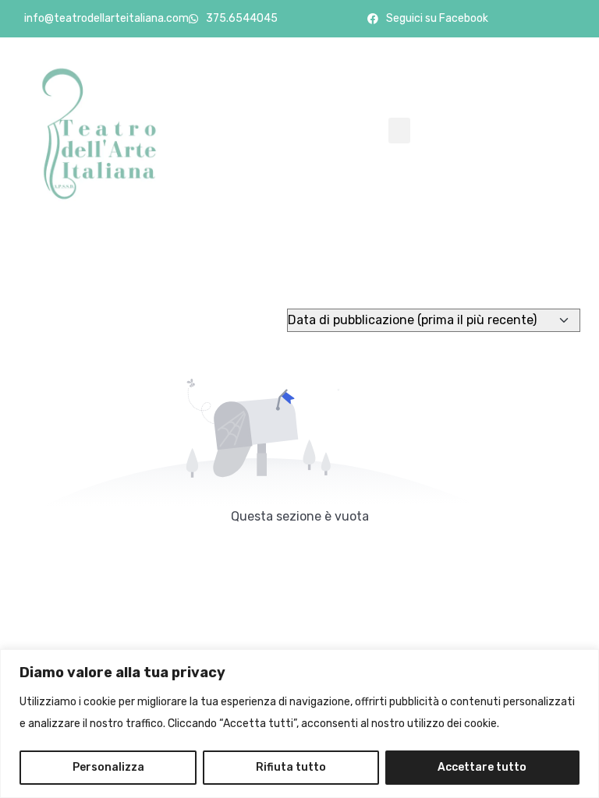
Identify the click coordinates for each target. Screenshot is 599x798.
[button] (399, 130)
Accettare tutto (482, 767)
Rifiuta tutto (291, 767)
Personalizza (108, 767)
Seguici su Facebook (437, 18)
